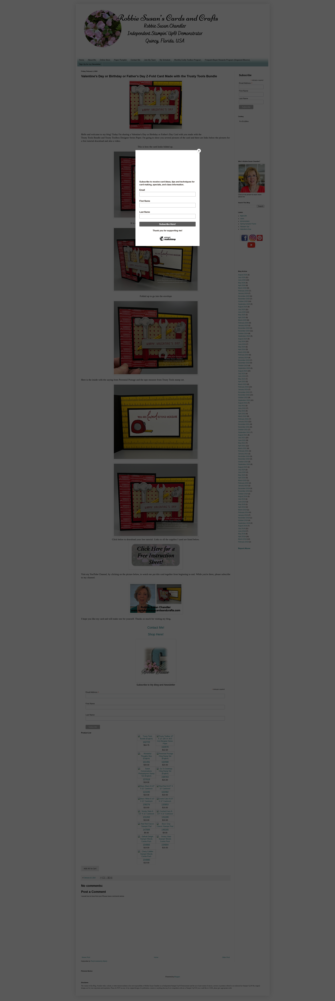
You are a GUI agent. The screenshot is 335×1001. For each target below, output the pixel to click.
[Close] (199, 151)
